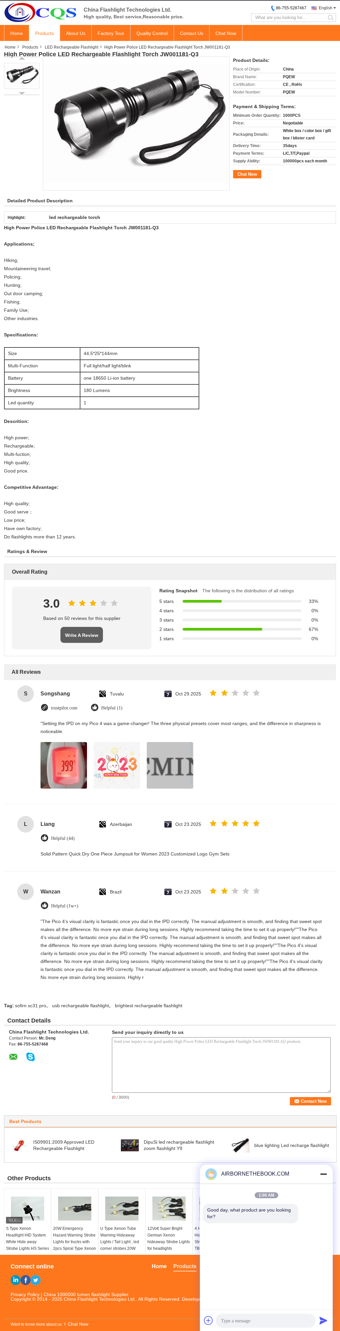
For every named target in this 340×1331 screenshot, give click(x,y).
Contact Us (191, 33)
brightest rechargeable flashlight (148, 1005)
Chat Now (225, 33)
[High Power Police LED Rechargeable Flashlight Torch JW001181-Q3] (22, 76)
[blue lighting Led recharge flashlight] (240, 1145)
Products (44, 33)
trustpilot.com (64, 707)
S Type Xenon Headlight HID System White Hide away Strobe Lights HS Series (27, 1238)
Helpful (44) (63, 838)
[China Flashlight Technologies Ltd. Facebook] (26, 1280)
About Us (75, 33)
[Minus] (323, 1174)
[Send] (323, 1320)
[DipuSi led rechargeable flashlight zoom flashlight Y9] (130, 1145)
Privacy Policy (25, 1294)
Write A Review (81, 635)
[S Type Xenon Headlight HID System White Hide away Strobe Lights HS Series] (27, 1208)
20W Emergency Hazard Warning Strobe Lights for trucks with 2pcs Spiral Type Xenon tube (74, 1241)
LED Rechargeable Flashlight (71, 47)
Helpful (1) (112, 707)
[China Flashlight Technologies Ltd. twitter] (36, 1280)
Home (16, 33)
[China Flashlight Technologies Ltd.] (40, 12)
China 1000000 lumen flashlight (76, 1294)
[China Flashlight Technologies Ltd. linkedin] (16, 1280)
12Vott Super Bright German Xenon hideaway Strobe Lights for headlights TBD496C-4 (168, 1241)
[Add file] (208, 1320)
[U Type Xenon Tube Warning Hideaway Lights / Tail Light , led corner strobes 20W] (122, 1208)
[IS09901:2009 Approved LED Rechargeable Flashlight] (19, 1145)
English (325, 8)
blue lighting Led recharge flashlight (291, 1145)
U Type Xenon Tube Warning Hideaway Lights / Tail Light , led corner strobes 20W (119, 1238)
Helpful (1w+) (64, 905)
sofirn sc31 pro (30, 1005)
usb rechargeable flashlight (80, 1005)
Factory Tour (111, 33)
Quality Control (152, 33)
